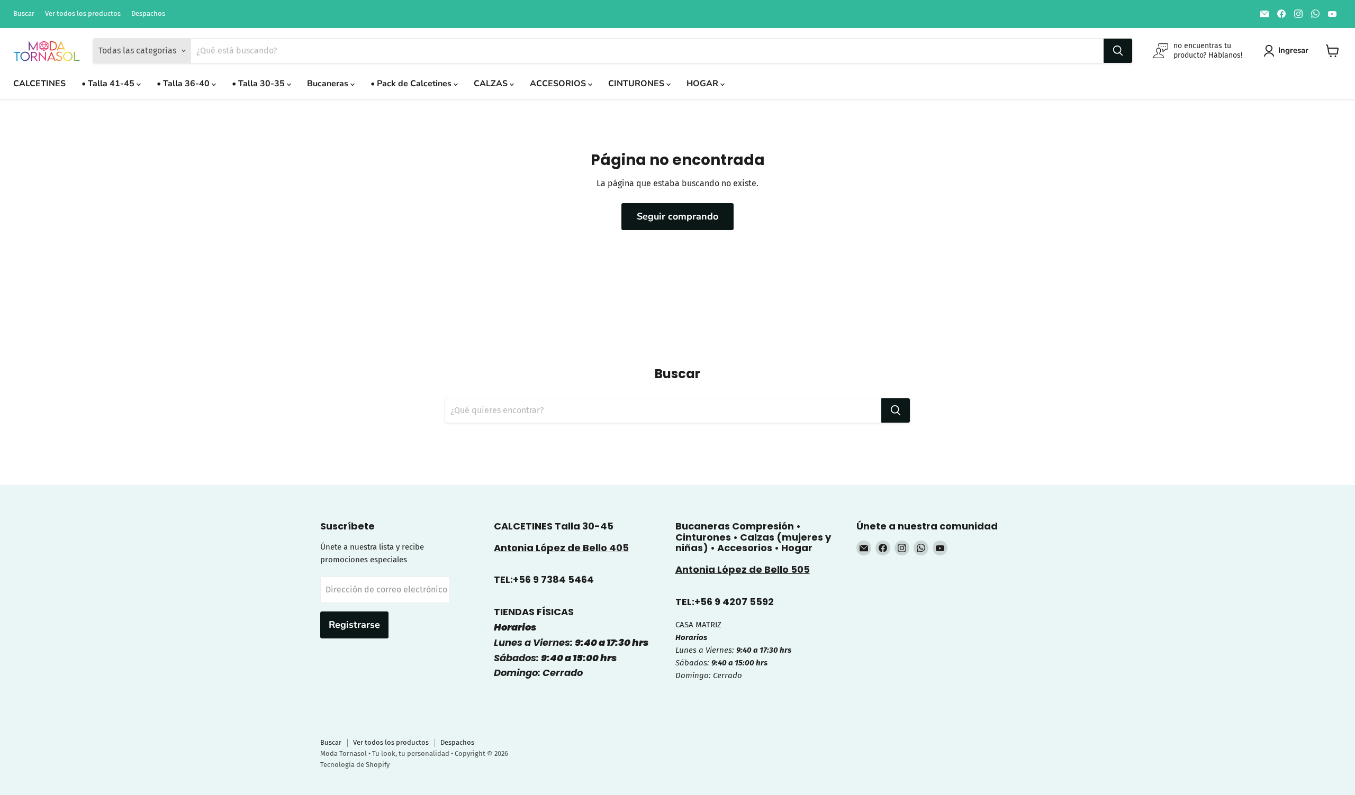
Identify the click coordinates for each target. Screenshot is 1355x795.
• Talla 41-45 (109, 83)
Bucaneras (328, 83)
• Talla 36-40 (184, 83)
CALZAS (492, 83)
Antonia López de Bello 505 (742, 569)
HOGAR (703, 83)
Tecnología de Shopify (355, 765)
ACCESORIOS (559, 83)
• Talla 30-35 (259, 83)
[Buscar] (1118, 51)
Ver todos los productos (83, 13)
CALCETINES (39, 83)
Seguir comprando (677, 216)
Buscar (23, 13)
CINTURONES (637, 83)
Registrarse (354, 624)
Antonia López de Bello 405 (561, 547)
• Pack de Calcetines (412, 83)
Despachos (148, 13)
